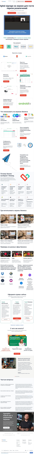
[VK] (27, 450)
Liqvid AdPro (17, 445)
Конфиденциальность (6, 450)
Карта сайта (16, 450)
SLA (2, 450)
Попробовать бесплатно (21, 1)
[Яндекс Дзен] (25, 450)
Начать (22, 168)
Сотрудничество (18, 446)
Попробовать (6, 81)
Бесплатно (5, 319)
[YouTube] (30, 450)
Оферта (14, 450)
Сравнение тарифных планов (17, 325)
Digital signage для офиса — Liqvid (9, 433)
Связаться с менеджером (27, 318)
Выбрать (17, 318)
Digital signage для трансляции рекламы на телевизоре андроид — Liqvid (25, 433)
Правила (11, 450)
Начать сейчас (23, 70)
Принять (31, 452)
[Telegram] (28, 450)
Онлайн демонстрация (7, 429)
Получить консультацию (28, 1)
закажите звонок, (30, 395)
